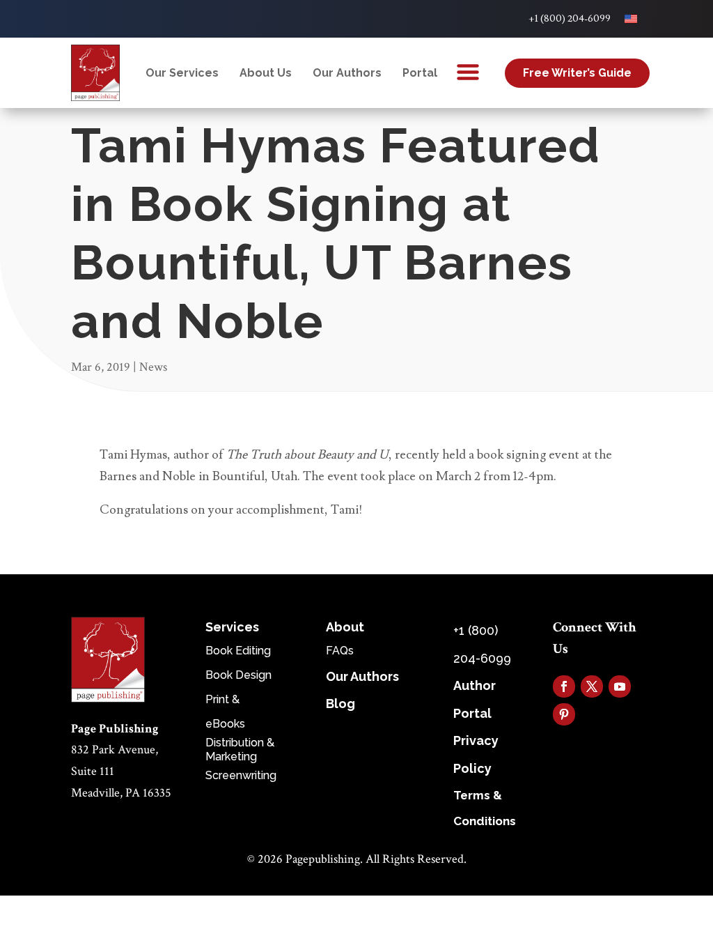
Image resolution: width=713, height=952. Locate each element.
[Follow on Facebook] (564, 686)
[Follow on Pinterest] (564, 714)
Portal (419, 72)
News (153, 367)
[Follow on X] (592, 686)
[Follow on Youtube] (620, 686)
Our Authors (347, 72)
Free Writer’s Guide (577, 72)
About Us (266, 72)
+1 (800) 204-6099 (569, 19)
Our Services (182, 72)
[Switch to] (631, 19)
